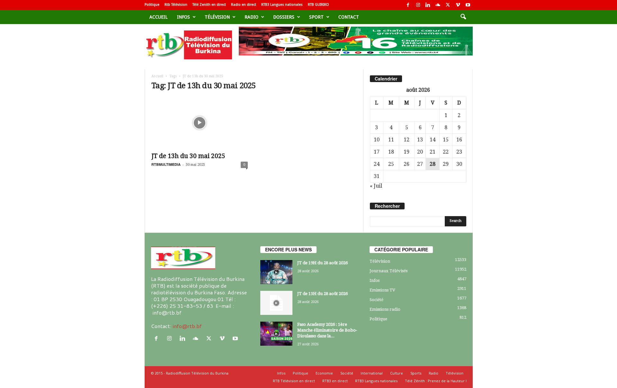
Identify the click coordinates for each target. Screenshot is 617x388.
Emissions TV (382, 290)
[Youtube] (468, 5)
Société (376, 299)
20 (420, 152)
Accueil (158, 17)
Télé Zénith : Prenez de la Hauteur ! (436, 380)
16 (459, 140)
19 (406, 152)
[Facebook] (408, 5)
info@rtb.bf (187, 326)
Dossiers (283, 17)
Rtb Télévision (176, 5)
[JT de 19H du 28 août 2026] (276, 272)
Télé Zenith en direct (209, 5)
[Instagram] (418, 5)
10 (377, 140)
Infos (183, 17)
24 (377, 164)
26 (406, 164)
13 (420, 140)
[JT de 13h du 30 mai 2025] (199, 122)
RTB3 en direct (335, 380)
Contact (348, 17)
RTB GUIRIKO (318, 5)
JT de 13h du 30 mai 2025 (188, 156)
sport (316, 17)
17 (377, 152)
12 (406, 140)
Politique (152, 5)
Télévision (217, 17)
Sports (415, 373)
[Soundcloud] (438, 5)
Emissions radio (385, 309)
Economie (324, 373)
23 (459, 152)
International (372, 373)
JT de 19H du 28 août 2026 (322, 262)
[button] (463, 17)
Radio (251, 17)
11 (391, 140)
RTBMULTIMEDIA (166, 164)
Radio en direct (243, 5)
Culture (396, 373)
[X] (448, 5)
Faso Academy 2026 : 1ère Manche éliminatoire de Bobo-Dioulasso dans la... (327, 330)
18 (391, 152)
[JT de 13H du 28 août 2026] (276, 303)
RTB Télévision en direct (294, 380)
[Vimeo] (458, 5)
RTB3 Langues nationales (282, 5)
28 (432, 164)
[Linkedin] (428, 5)
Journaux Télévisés (388, 270)
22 (446, 152)
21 (432, 152)
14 (432, 140)
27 (420, 164)
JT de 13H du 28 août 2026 (322, 293)
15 (446, 140)
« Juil (376, 186)
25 (391, 164)
